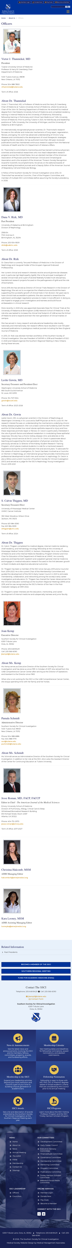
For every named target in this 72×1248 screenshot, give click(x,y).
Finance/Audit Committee (51, 1154)
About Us (12, 18)
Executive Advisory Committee (48, 1150)
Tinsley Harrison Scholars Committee (50, 1177)
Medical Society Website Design (20, 1243)
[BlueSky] (43, 1214)
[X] (39, 1214)
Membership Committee (50, 1161)
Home (3, 18)
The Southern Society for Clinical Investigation (39, 1239)
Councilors (16, 1196)
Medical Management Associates (51, 1243)
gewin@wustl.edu (9, 401)
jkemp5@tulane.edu (10, 654)
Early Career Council (49, 1145)
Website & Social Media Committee (50, 1182)
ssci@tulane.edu (8, 741)
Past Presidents (10, 952)
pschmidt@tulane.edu (11, 744)
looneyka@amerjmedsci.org (13, 926)
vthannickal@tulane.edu (12, 87)
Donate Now (38, 2)
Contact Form (37, 999)
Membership (17, 1163)
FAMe (14, 1160)
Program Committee (49, 1168)
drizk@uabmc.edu (9, 245)
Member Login (25, 2)
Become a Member (63, 2)
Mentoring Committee (49, 1165)
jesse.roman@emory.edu (12, 824)
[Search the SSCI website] (67, 7)
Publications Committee (50, 1172)
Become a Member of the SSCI (36, 964)
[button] (68, 12)
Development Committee (51, 1142)
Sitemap (16, 1171)
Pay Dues (49, 2)
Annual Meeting (19, 1153)
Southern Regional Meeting (36, 971)
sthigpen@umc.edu (10, 529)
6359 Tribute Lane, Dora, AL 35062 (17, 1233)
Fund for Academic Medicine (36, 978)
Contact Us (17, 1167)
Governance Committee (50, 1158)
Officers (15, 1193)
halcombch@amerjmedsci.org (14, 878)
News (14, 1149)
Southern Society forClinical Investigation (8, 12)
